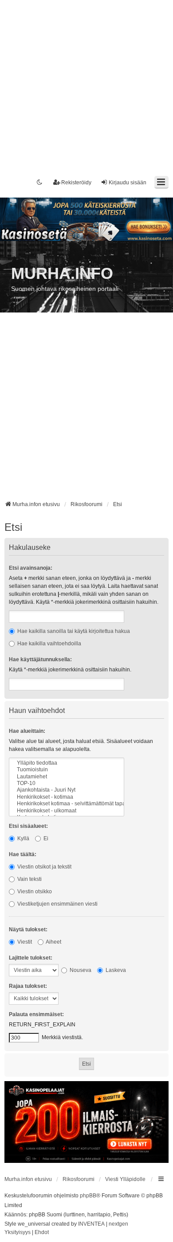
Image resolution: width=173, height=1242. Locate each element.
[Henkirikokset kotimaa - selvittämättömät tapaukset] (66, 803)
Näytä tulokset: (28, 929)
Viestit (24, 942)
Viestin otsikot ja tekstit (43, 867)
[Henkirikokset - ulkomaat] (66, 811)
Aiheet (53, 942)
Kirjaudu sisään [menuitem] (127, 182)
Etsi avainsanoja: (30, 568)
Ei (45, 838)
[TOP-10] (66, 783)
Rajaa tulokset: (28, 986)
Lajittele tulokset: (30, 958)
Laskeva (115, 970)
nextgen (118, 1224)
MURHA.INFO (62, 273)
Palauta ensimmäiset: (36, 1014)
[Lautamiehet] (66, 776)
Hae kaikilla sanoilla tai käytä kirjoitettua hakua (73, 631)
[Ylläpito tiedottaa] (66, 763)
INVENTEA (91, 1224)
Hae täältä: (22, 854)
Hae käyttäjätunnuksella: (40, 659)
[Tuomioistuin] (66, 769)
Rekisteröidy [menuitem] (76, 182)
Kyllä (22, 838)
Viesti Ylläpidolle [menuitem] (125, 1179)
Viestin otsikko (34, 891)
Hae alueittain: (27, 731)
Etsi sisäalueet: (28, 826)
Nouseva (79, 970)
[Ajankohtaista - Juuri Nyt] (66, 790)
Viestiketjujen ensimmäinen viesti (57, 904)
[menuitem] (17, 1233)
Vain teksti (29, 879)
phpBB (88, 1195)
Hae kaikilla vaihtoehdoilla (48, 643)
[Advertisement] (86, 86)
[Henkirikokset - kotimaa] (66, 797)
